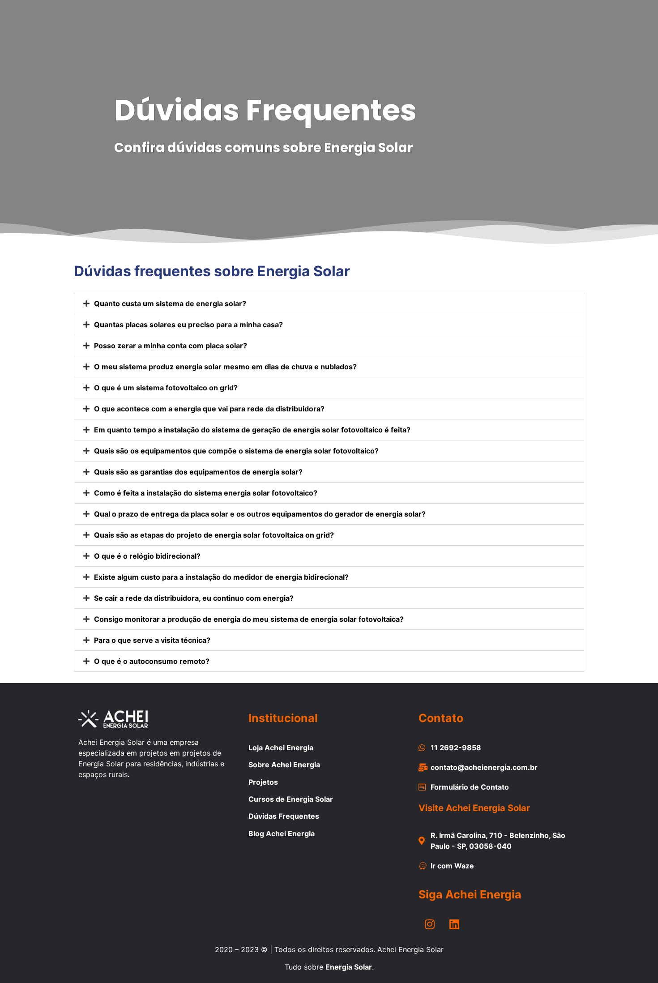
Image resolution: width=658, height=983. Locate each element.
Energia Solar (348, 966)
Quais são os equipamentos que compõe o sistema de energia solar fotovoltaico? (236, 450)
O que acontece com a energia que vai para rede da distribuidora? (209, 408)
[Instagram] (430, 924)
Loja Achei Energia (280, 747)
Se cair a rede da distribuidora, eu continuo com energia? (194, 598)
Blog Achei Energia (281, 833)
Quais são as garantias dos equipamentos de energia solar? (198, 471)
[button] (329, 303)
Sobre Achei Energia (284, 764)
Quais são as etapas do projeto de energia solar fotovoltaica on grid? (214, 534)
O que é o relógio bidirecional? (147, 555)
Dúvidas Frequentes (283, 816)
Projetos (263, 782)
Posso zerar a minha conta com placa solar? (170, 345)
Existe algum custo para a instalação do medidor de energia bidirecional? (221, 577)
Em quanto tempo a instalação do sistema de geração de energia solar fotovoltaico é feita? (252, 429)
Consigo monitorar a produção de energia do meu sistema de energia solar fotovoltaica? (249, 619)
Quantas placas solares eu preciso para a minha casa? (188, 324)
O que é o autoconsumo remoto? (151, 661)
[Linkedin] (454, 924)
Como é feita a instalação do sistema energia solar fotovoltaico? (205, 492)
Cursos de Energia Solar (290, 799)
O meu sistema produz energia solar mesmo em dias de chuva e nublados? (225, 366)
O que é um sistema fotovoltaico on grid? (166, 387)
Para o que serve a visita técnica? (152, 640)
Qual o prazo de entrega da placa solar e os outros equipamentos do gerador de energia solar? (260, 513)
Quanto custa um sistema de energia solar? (170, 303)
